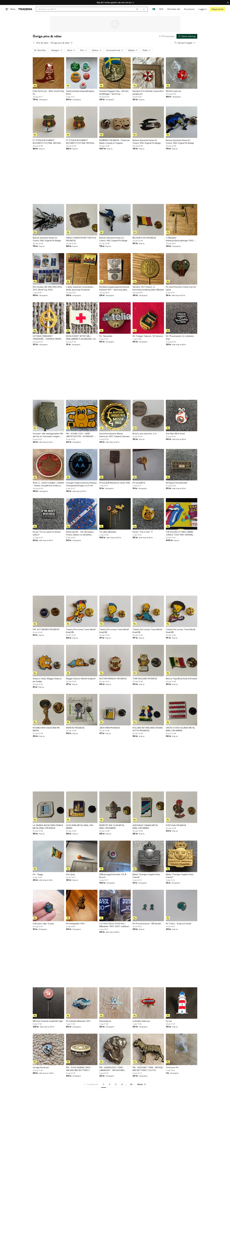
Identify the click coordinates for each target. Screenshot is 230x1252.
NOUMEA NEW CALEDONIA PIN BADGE (46, 729)
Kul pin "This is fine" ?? (143, 532)
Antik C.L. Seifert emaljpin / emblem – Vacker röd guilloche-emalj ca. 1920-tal (48, 484)
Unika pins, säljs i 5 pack (43, 923)
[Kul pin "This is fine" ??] (148, 514)
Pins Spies (70, 874)
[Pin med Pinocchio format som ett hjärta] (181, 269)
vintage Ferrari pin (41, 1067)
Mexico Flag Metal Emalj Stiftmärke (181, 678)
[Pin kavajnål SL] (148, 464)
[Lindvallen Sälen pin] (148, 1003)
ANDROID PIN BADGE (75, 728)
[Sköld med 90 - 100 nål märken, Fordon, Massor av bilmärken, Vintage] (81, 514)
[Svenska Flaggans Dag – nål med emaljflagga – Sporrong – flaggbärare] (115, 73)
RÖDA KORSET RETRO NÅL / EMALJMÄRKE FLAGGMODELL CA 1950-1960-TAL (80, 337)
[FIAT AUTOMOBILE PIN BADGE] (48, 611)
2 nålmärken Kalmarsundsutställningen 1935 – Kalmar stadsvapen (180, 239)
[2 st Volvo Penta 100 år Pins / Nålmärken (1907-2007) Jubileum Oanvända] (115, 905)
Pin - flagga (38, 874)
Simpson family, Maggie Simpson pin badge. (47, 679)
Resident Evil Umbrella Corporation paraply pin (148, 92)
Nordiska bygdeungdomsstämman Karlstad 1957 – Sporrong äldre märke (114, 288)
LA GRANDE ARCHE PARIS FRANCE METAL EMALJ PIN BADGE (48, 826)
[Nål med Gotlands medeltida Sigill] (48, 1003)
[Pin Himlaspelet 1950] (81, 905)
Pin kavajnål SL (139, 483)
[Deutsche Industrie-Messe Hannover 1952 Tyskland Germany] (115, 415)
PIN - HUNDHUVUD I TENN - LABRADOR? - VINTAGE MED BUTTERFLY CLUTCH (111, 1069)
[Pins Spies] (81, 856)
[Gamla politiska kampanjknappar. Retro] (81, 73)
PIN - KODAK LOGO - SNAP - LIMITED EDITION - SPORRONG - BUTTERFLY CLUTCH (80, 435)
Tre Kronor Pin (172, 1067)
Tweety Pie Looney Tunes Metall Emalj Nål (80, 630)
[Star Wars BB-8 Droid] (181, 415)
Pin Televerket (105, 336)
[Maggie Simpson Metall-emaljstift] (81, 660)
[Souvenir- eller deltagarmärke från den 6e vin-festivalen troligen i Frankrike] (48, 415)
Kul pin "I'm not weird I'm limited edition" (46, 533)
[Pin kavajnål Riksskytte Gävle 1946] (115, 464)
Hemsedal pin (105, 1021)
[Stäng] (228, 2)
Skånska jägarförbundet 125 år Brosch (113, 875)
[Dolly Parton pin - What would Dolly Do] (48, 73)
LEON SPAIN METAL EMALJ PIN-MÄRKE (80, 826)
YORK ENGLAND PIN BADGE (145, 678)
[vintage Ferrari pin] (48, 1049)
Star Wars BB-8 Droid (175, 433)
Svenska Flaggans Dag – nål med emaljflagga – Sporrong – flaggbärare (113, 92)
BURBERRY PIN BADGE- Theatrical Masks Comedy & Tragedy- (114, 141)
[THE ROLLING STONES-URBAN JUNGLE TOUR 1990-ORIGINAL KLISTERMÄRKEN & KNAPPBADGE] (181, 514)
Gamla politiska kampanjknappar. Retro (80, 92)
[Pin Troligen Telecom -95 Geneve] (148, 318)
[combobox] (88, 9)
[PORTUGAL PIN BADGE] (181, 807)
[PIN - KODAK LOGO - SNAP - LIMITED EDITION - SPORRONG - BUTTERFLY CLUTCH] (81, 415)
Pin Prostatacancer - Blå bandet (147, 923)
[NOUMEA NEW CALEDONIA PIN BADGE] (48, 709)
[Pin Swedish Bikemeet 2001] (81, 1003)
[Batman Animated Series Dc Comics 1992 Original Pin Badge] (148, 122)
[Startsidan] (25, 9)
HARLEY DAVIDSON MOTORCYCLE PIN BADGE (81, 239)
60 (131, 1084)
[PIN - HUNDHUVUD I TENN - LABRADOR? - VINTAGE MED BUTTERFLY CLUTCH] (115, 1049)
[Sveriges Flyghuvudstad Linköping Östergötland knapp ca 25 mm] (81, 464)
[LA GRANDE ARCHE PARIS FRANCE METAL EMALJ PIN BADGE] (48, 807)
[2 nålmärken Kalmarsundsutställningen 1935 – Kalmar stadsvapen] (181, 219)
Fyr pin (169, 1021)
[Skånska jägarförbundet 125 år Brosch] (115, 856)
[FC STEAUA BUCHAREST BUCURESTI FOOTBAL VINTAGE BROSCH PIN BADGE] (48, 122)
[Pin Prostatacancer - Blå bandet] (148, 905)
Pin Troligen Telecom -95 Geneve (148, 336)
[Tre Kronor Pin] (181, 1049)
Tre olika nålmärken (107, 532)
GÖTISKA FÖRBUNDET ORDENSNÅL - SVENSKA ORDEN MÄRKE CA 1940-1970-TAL (47, 337)
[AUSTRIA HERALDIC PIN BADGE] (115, 660)
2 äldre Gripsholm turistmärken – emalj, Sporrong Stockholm (80, 288)
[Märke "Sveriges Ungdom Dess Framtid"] (148, 856)
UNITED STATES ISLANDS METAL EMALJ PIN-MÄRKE (180, 729)
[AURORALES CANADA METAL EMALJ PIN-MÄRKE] (148, 807)
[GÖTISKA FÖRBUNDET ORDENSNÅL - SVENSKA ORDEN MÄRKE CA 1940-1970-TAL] (48, 318)
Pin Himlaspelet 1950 (75, 923)
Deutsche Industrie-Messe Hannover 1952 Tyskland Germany (114, 434)
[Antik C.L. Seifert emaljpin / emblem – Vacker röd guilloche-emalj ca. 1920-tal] (48, 464)
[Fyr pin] (181, 1003)
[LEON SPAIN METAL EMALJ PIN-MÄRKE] (81, 807)
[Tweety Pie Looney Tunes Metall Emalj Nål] (81, 611)
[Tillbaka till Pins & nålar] (34, 43)
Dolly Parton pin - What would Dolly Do (48, 92)
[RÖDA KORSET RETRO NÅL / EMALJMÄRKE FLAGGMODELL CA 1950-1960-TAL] (81, 318)
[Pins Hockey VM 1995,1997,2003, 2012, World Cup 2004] (48, 269)
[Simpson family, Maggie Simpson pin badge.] (48, 660)
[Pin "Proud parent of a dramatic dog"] (181, 318)
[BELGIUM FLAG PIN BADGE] (148, 219)
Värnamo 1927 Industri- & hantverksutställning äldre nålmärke (148, 288)
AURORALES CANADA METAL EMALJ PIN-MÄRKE (145, 826)
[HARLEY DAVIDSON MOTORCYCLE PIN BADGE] (81, 219)
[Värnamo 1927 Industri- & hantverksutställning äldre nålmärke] (148, 269)
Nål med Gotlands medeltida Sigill (48, 1021)
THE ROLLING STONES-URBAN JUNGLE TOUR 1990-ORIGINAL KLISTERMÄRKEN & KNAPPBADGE (181, 533)
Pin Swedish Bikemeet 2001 (78, 1021)
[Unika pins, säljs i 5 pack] (48, 905)
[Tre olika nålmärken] (115, 514)
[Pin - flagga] (48, 856)
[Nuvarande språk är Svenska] (153, 9)
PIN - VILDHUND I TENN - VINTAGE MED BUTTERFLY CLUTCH (148, 1068)
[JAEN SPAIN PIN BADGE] (115, 709)
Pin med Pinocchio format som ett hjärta (181, 288)
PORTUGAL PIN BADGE (176, 825)
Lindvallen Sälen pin (141, 1021)
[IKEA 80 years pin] (181, 73)
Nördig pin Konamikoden (176, 483)
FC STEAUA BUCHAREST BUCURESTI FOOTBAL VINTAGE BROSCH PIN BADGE (47, 141)
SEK (161, 9)
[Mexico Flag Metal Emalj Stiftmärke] (181, 660)
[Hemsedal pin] (115, 1003)
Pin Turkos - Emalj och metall (178, 923)
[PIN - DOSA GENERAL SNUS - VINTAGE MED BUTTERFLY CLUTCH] (81, 1049)
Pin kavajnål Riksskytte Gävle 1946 (114, 483)
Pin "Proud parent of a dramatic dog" (180, 337)
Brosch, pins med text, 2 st (145, 433)
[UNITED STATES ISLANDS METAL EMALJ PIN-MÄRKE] (181, 709)
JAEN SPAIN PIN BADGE (109, 728)
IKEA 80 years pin (173, 91)
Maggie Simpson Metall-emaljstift (81, 678)
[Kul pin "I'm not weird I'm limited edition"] (48, 514)
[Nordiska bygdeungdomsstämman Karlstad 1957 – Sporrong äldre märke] (115, 269)
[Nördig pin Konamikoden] (181, 464)
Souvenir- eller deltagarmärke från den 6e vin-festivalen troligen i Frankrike (48, 435)
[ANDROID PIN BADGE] (81, 709)
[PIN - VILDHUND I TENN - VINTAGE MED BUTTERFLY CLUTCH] (148, 1049)
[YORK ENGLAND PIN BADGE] (148, 660)
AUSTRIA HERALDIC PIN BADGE (113, 678)
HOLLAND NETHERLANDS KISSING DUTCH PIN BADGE (148, 729)
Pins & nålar (42, 43)
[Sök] (137, 9)
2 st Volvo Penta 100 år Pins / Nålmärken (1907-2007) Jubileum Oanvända (114, 925)
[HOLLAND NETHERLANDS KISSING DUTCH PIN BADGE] (148, 709)
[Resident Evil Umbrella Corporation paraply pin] (148, 73)
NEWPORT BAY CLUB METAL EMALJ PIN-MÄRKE (111, 826)
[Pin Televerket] (115, 318)
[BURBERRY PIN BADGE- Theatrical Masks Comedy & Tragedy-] (115, 122)
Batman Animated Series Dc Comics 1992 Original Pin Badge (147, 141)
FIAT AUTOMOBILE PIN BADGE (46, 629)
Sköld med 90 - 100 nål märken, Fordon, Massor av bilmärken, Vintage (80, 533)
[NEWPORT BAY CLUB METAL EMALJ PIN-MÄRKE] (115, 807)
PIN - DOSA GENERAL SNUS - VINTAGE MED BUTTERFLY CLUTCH (79, 1069)
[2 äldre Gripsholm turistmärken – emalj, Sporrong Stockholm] (81, 269)
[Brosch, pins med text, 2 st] (148, 415)
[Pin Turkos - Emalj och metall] (181, 905)
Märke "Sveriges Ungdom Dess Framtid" (146, 875)
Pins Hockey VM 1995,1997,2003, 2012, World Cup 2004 (47, 288)
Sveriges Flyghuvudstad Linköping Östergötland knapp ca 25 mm (81, 484)
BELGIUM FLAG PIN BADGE (144, 238)
